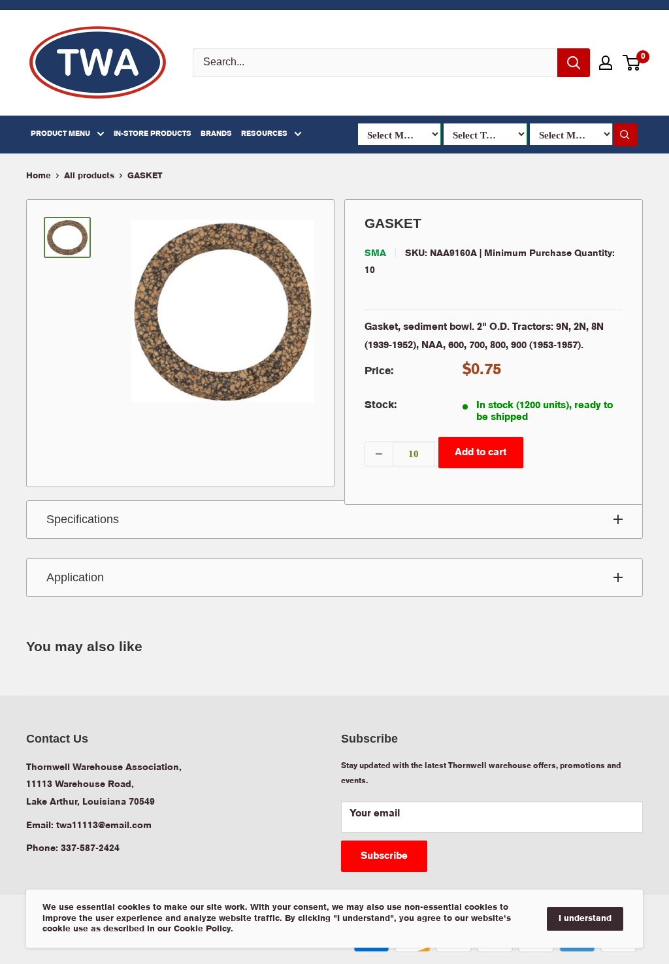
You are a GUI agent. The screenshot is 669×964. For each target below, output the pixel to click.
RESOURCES (264, 134)
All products (89, 176)
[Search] (573, 62)
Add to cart (480, 452)
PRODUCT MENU (60, 134)
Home (38, 176)
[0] (632, 63)
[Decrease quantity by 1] (379, 454)
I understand (585, 918)
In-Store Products (152, 134)
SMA (375, 253)
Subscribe (384, 856)
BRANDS (216, 134)
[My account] (605, 63)
